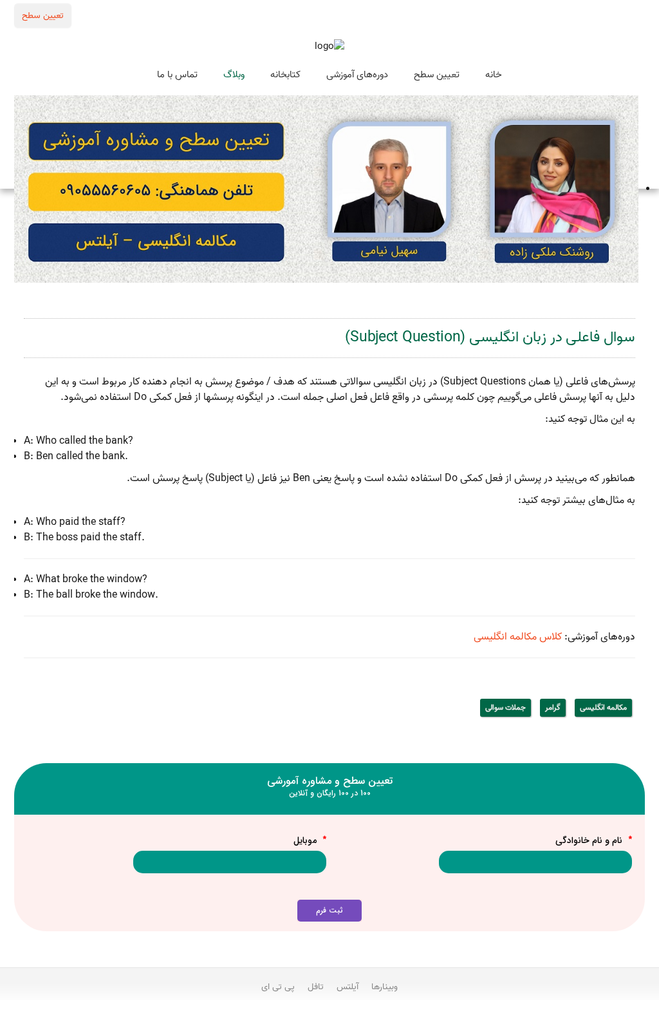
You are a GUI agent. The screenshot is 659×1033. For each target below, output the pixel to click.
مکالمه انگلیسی (603, 707)
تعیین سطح (43, 15)
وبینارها (384, 987)
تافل (316, 987)
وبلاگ (234, 74)
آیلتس (347, 987)
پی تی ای (278, 987)
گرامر (553, 707)
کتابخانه (285, 74)
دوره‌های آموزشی (357, 74)
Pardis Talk (329, 1020)
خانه (493, 74)
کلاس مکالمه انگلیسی (518, 637)
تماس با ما (177, 74)
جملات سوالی (505, 707)
